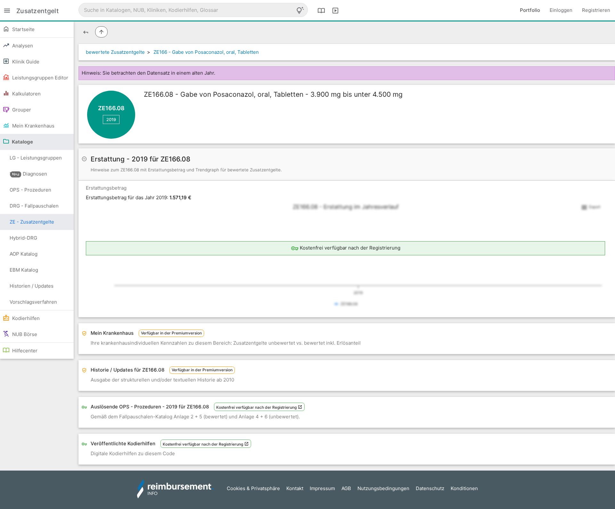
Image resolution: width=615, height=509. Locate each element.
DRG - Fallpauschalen (34, 206)
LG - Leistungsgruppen (36, 160)
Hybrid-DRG (23, 238)
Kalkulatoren (26, 94)
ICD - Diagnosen (28, 174)
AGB (346, 488)
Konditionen (464, 488)
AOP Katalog (23, 254)
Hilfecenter (24, 351)
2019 (111, 119)
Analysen (22, 46)
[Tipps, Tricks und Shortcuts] (300, 10)
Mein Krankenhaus (32, 126)
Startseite (23, 29)
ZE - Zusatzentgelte (32, 222)
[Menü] (7, 10)
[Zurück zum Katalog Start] (85, 31)
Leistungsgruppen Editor (39, 78)
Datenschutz (430, 488)
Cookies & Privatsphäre (253, 488)
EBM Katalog (24, 270)
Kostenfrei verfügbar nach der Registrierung (257, 407)
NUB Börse (24, 334)
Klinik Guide (25, 62)
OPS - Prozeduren (30, 190)
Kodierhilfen (25, 318)
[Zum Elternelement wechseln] (101, 31)
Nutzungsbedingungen (383, 488)
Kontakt (294, 488)
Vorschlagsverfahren (33, 302)
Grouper (21, 110)
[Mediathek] (335, 10)
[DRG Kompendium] (321, 10)
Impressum (322, 488)
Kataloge (22, 142)
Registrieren (596, 10)
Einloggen (561, 10)
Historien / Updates (31, 286)
